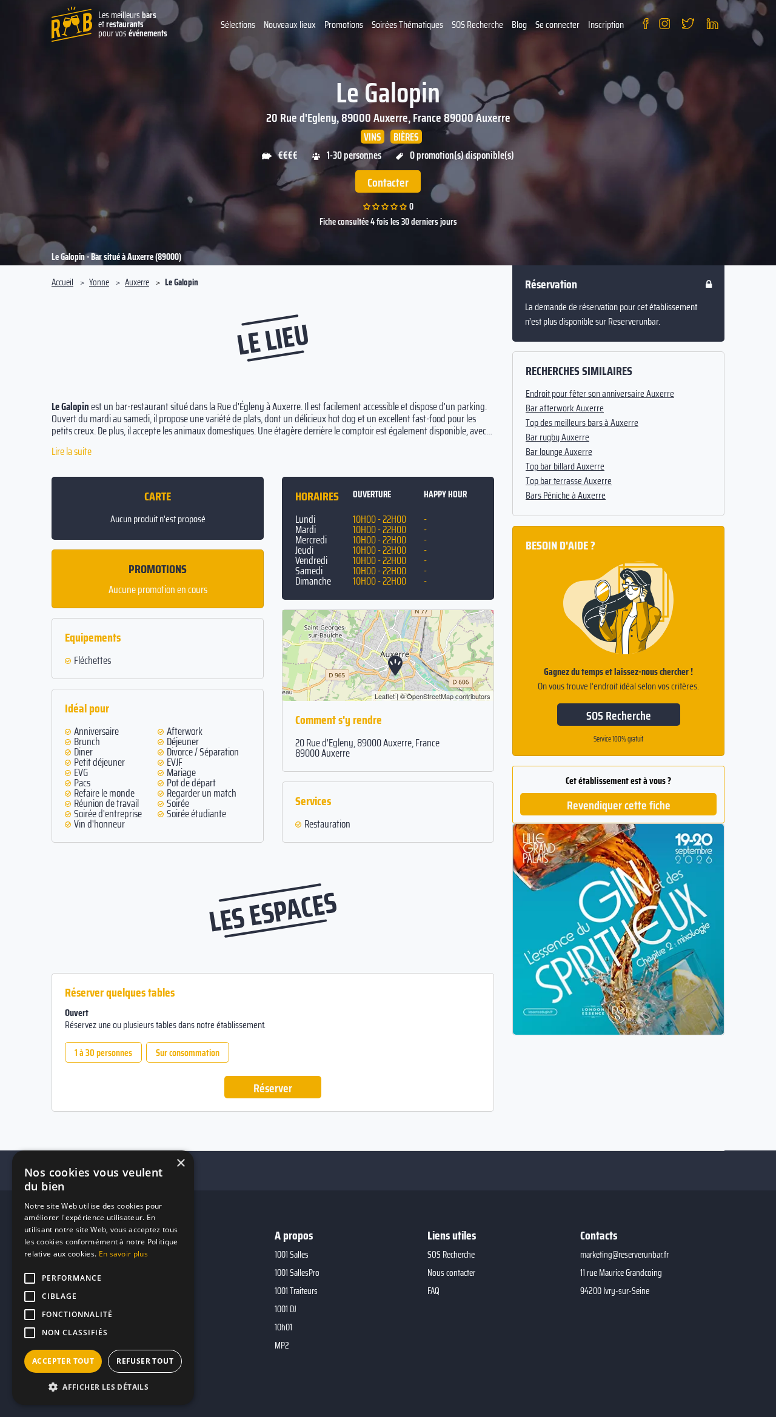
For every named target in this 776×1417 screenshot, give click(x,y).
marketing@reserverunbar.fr (624, 1254)
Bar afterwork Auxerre (565, 408)
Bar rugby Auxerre (557, 437)
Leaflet (385, 696)
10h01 (283, 1327)
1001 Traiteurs (296, 1291)
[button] (103, 1387)
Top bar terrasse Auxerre (569, 481)
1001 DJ (285, 1309)
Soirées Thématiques (407, 24)
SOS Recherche (477, 24)
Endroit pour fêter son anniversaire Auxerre (600, 394)
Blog (519, 24)
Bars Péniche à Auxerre (566, 495)
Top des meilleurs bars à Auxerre (582, 423)
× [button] (180, 1163)
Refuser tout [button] (144, 1361)
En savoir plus (123, 1254)
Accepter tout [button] (63, 1361)
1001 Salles (292, 1254)
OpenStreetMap (430, 696)
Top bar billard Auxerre (565, 466)
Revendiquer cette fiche (619, 805)
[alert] (103, 1277)
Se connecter (557, 24)
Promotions (343, 24)
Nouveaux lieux (290, 24)
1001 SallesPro (297, 1273)
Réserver (272, 1088)
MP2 (282, 1345)
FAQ (433, 1291)
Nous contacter (451, 1273)
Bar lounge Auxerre (559, 452)
